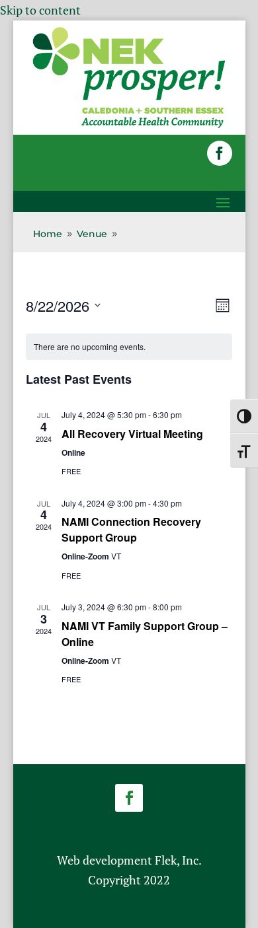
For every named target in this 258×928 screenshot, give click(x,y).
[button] (219, 153)
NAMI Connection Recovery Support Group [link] (131, 529)
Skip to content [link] (40, 10)
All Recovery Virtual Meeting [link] (132, 433)
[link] (129, 125)
